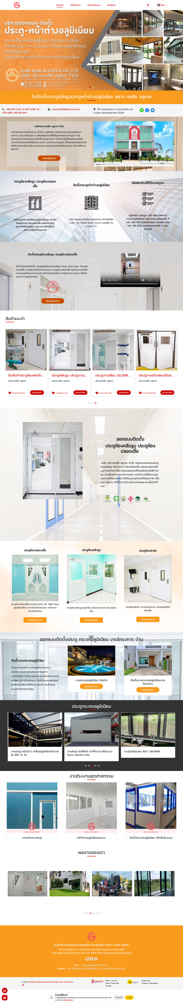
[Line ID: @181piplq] (141, 110)
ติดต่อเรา (111, 5)
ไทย (163, 5)
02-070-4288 (104, 968)
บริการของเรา (94, 5)
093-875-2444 (13, 109)
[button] (90, 87)
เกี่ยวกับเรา (75, 5)
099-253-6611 (20, 112)
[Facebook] (147, 110)
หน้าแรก (59, 5)
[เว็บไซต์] (152, 110)
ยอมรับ (129, 997)
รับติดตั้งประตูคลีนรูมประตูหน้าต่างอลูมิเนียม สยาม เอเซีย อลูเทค (50, 982)
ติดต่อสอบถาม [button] (52, 301)
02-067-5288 (28, 109)
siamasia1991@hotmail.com (66, 109)
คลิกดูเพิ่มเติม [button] (49, 158)
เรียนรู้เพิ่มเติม (68, 1000)
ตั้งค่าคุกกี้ (118, 997)
